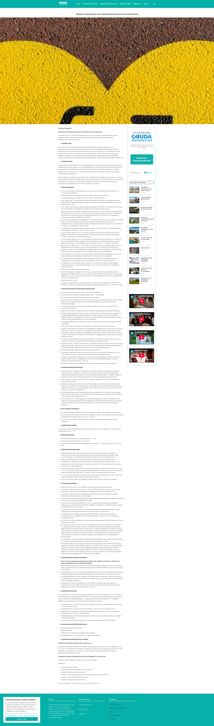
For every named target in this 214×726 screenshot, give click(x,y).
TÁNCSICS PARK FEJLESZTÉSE (146, 198)
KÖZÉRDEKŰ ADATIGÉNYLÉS (118, 708)
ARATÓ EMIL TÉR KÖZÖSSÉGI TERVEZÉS (146, 279)
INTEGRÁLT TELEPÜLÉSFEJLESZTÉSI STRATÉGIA (147, 219)
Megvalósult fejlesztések (108, 4)
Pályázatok (137, 4)
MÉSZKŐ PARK (145, 248)
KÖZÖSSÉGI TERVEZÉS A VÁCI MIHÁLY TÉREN (146, 189)
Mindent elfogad (22, 719)
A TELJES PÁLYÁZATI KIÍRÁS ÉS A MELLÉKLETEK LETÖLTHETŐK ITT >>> (79, 683)
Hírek (78, 4)
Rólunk (146, 4)
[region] (21, 710)
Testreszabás (13, 715)
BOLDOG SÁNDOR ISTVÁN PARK (146, 238)
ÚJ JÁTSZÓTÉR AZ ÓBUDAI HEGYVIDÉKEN (146, 269)
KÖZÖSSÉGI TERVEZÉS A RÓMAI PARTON (147, 229)
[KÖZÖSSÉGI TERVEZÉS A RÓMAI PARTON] (134, 230)
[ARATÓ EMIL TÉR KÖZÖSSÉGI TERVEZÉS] (134, 280)
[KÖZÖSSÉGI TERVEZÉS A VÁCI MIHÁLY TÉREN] (134, 190)
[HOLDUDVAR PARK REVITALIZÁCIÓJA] (134, 210)
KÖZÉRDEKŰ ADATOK (115, 704)
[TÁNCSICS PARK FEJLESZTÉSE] (134, 200)
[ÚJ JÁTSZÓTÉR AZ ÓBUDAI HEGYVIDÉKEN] (134, 270)
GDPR (111, 712)
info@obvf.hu (92, 656)
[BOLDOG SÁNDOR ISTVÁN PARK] (134, 240)
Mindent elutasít (29, 715)
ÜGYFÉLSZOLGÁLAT (115, 715)
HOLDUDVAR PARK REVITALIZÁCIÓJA (146, 208)
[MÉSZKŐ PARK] (134, 250)
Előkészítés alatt (125, 4)
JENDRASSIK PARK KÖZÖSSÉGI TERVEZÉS (146, 259)
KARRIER (111, 719)
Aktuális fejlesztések (90, 4)
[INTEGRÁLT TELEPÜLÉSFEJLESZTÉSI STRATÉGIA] (134, 220)
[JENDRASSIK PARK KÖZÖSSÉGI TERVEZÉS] (134, 260)
